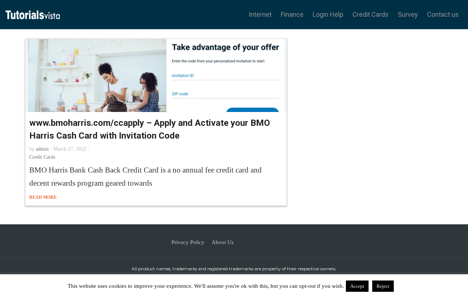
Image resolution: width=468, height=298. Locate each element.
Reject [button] (383, 286)
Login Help (328, 14)
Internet (260, 14)
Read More (43, 197)
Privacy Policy (187, 242)
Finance (292, 14)
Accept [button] (357, 286)
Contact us (443, 14)
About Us (223, 242)
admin (42, 149)
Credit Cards (370, 14)
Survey (408, 14)
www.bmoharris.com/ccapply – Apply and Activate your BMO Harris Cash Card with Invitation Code (149, 129)
